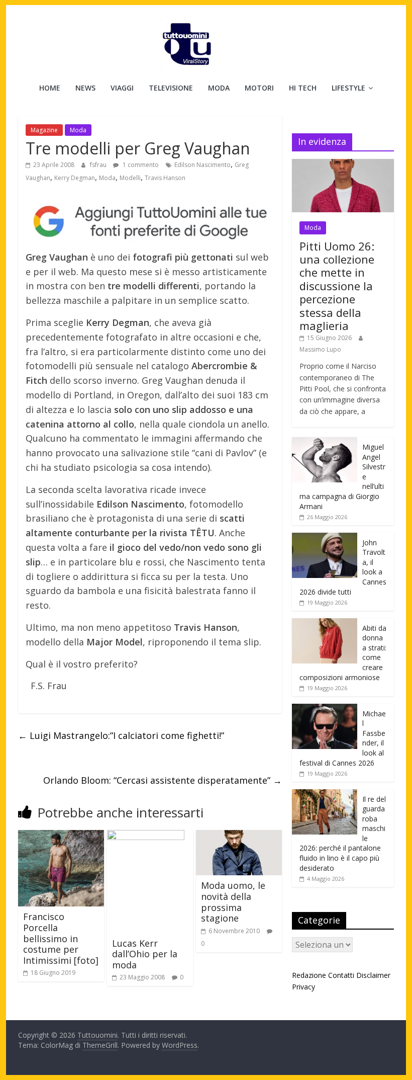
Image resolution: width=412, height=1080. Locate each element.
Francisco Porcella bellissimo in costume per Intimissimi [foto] (60, 938)
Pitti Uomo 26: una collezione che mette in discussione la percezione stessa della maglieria (336, 285)
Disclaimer (373, 975)
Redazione (309, 975)
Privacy (303, 986)
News (85, 88)
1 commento (140, 164)
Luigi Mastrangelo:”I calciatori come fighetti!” (121, 735)
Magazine (44, 130)
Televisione (171, 88)
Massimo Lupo (320, 349)
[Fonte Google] (150, 222)
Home (49, 88)
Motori (259, 88)
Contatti (341, 975)
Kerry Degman (74, 178)
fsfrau (99, 164)
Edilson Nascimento (202, 164)
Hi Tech (303, 88)
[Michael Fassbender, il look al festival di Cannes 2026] (324, 709)
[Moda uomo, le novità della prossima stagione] (239, 836)
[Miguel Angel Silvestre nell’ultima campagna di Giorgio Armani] (324, 442)
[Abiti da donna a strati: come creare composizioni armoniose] (324, 623)
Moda (219, 88)
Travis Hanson (165, 178)
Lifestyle (348, 88)
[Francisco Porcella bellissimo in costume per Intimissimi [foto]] (61, 836)
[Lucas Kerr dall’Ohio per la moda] (145, 836)
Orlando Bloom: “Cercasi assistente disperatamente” (162, 780)
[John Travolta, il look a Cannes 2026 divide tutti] (324, 538)
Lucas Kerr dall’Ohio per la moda (144, 954)
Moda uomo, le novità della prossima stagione (233, 901)
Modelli (130, 178)
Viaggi (122, 88)
